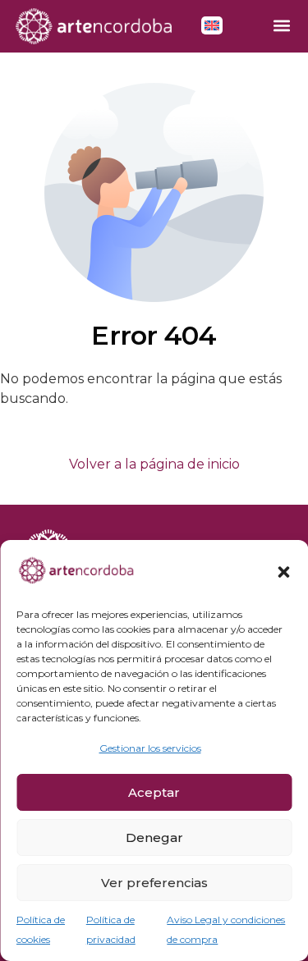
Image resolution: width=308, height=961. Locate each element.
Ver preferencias (154, 882)
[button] (283, 572)
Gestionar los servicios (150, 748)
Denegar (154, 837)
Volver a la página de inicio (154, 464)
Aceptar (154, 792)
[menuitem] (212, 25)
